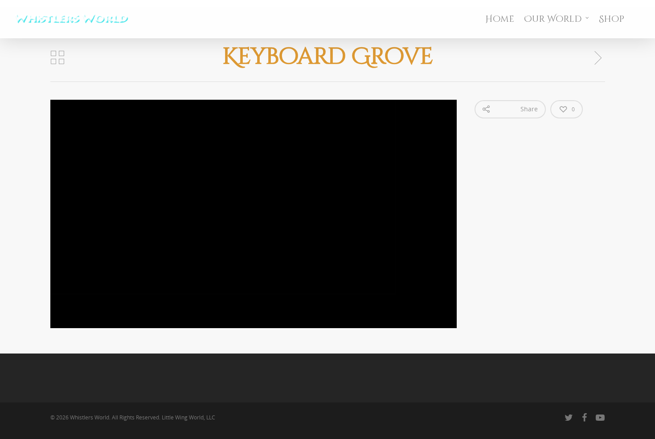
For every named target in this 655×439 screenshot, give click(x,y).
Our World (553, 19)
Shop (611, 19)
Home (499, 19)
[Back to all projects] (57, 58)
